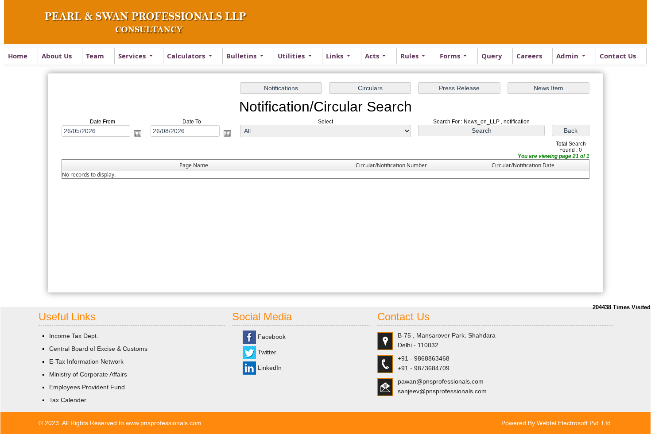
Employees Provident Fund (87, 387)
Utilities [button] (292, 55)
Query (491, 55)
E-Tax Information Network (86, 361)
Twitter (266, 352)
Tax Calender (67, 399)
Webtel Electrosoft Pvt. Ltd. (574, 422)
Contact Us (618, 55)
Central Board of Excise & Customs (98, 348)
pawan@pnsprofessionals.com (441, 381)
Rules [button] (410, 55)
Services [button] (132, 55)
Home (17, 55)
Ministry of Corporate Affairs (88, 374)
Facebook (271, 336)
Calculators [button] (187, 55)
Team (95, 55)
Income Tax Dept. (73, 335)
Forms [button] (451, 55)
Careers (529, 55)
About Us (57, 55)
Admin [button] (568, 55)
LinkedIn (269, 367)
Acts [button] (373, 55)
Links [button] (335, 55)
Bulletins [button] (242, 55)
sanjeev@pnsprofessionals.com (442, 391)
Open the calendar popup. (138, 133)
